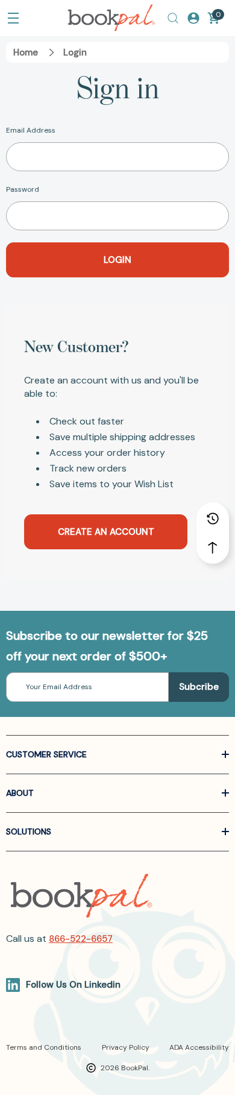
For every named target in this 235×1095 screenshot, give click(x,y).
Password (22, 189)
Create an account (106, 532)
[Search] (173, 18)
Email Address (30, 130)
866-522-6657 (81, 939)
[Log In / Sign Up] (193, 18)
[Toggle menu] (13, 18)
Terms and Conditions (43, 1047)
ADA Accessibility (199, 1047)
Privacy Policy (125, 1047)
